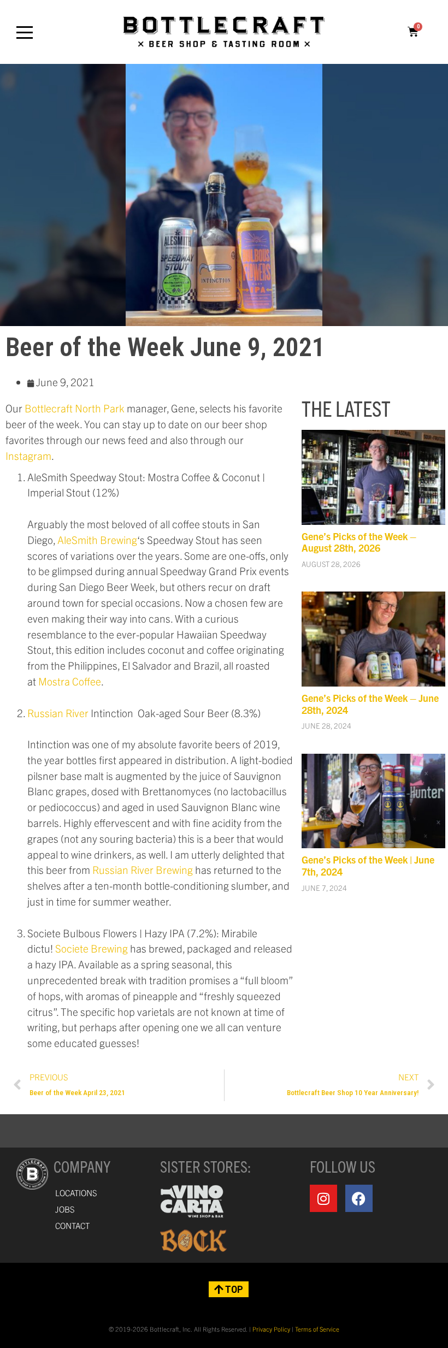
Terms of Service (317, 1329)
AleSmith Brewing (97, 539)
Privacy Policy (271, 1329)
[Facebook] (359, 1198)
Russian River (58, 712)
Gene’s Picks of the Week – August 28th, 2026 (359, 542)
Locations (76, 1192)
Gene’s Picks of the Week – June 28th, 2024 (370, 703)
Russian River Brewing (142, 869)
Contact (72, 1225)
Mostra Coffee (69, 681)
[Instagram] (323, 1198)
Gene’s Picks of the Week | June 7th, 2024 (368, 865)
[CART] (413, 32)
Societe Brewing (91, 948)
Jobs (65, 1209)
